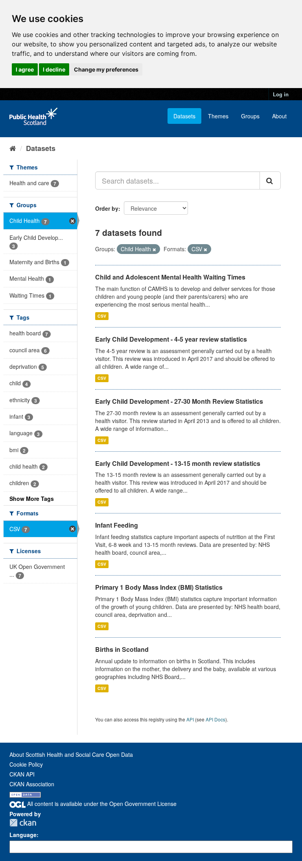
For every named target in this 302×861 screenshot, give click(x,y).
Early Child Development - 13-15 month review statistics (177, 463)
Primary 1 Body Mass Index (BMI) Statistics (159, 587)
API (190, 719)
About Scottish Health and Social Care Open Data (71, 754)
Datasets (184, 116)
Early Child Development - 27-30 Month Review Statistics (179, 401)
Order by (106, 208)
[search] (270, 180)
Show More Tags (31, 498)
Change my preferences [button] (106, 69)
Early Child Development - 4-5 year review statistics (171, 339)
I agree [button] (25, 69)
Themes (218, 116)
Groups (250, 116)
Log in (281, 94)
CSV (102, 316)
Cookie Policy (26, 764)
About (279, 116)
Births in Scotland (122, 649)
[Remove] (154, 249)
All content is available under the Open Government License (101, 804)
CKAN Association (31, 784)
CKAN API (22, 774)
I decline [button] (54, 69)
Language (23, 835)
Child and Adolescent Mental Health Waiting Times (170, 276)
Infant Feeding (116, 525)
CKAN (22, 823)
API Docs (215, 719)
